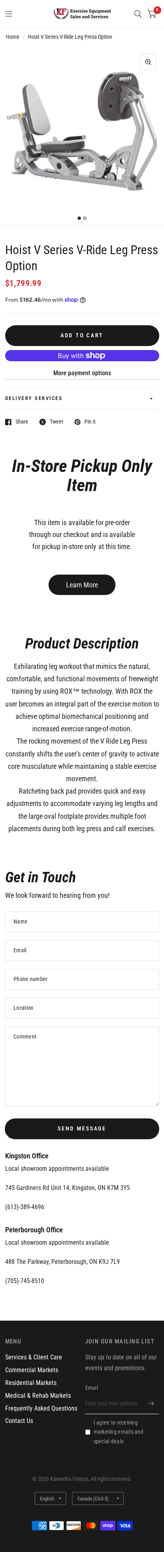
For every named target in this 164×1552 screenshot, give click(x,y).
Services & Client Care (33, 1357)
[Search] (137, 14)
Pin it (90, 422)
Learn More (82, 585)
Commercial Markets (31, 1370)
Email (91, 1388)
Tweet (56, 422)
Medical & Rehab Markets (38, 1395)
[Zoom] (148, 62)
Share (22, 422)
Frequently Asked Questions (41, 1408)
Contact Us (19, 1421)
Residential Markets (31, 1383)
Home (13, 37)
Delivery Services (34, 398)
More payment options (82, 373)
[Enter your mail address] (151, 1403)
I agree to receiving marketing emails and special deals (118, 1432)
